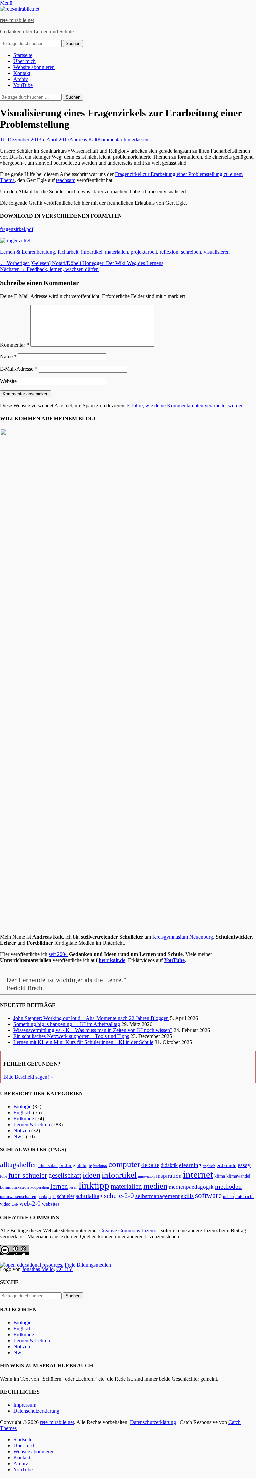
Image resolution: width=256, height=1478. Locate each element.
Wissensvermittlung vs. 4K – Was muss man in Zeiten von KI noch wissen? (92, 1030)
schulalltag (89, 1195)
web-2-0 (30, 1203)
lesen (73, 1187)
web (15, 1204)
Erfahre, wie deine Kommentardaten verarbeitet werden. (186, 405)
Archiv (20, 79)
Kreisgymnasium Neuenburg (182, 937)
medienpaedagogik (191, 1187)
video (5, 1204)
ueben (228, 1196)
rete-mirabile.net (17, 20)
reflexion (169, 252)
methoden (228, 1186)
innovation (146, 1176)
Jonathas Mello (38, 1269)
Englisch (22, 1112)
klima (219, 1176)
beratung (46, 252)
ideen (91, 1175)
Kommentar (14, 345)
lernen (59, 1186)
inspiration (169, 1176)
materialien (116, 252)
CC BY (64, 1269)
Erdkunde (23, 1118)
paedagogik (47, 1197)
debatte (150, 1164)
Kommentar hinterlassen (122, 139)
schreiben (191, 252)
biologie (84, 1165)
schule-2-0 (119, 1196)
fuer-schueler (27, 1175)
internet (198, 1174)
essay (244, 1165)
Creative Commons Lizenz (127, 1230)
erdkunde (226, 1165)
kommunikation (14, 1187)
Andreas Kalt (83, 139)
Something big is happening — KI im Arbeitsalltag (66, 1024)
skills (187, 1196)
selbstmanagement (157, 1196)
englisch (209, 1166)
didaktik (169, 1165)
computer (124, 1164)
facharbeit (68, 252)
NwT (19, 1136)
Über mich (24, 61)
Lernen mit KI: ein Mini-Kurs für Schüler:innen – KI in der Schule (83, 1042)
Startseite (22, 55)
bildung (67, 1165)
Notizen (21, 1130)
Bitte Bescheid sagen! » (28, 1077)
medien (155, 1186)
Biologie (22, 1106)
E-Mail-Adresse (18, 369)
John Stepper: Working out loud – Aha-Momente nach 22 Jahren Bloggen (91, 1018)
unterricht (244, 1196)
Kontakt (21, 73)
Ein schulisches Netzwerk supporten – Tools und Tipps (71, 1036)
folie (3, 1176)
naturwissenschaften (18, 1196)
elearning (190, 1165)
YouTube (23, 85)
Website (8, 381)
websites (51, 1204)
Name (8, 356)
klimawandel (238, 1176)
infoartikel (91, 252)
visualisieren (217, 252)
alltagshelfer (18, 1164)
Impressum (24, 1405)
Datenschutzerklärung (36, 1411)
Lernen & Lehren (18, 252)
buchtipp (100, 1166)
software (208, 1195)
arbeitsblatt (48, 1165)
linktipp (94, 1185)
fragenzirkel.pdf (16, 229)
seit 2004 (58, 954)
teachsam (65, 180)
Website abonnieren (34, 67)
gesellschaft (64, 1175)
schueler (65, 1196)
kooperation (39, 1187)
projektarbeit (144, 252)
